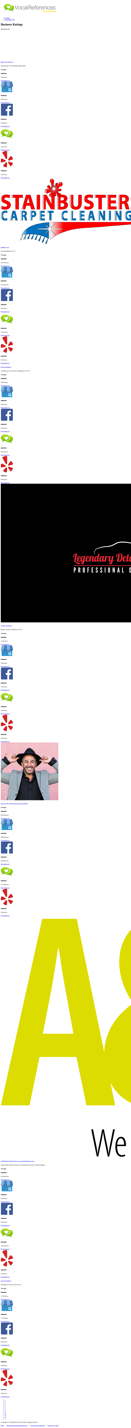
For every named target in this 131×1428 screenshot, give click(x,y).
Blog (2, 1425)
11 (5, 1415)
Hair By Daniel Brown (6, 367)
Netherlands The (10, 20)
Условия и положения (37, 1425)
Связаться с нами (53, 1425)
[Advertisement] (65, 45)
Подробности (5, 80)
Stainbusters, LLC (5, 247)
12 (5, 1417)
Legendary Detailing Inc (6, 625)
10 (5, 1414)
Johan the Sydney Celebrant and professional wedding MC (14, 803)
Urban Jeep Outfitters (6, 1280)
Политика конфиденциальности (17, 1425)
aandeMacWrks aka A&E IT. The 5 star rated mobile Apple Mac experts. (17, 1161)
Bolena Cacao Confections (7, 62)
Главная (7, 18)
